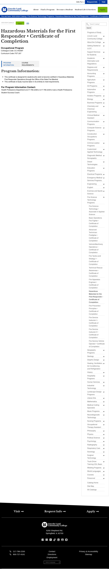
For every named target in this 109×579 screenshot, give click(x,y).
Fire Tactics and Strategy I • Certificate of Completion (95, 260)
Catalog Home (92, 482)
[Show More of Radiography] (104, 444)
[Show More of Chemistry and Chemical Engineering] (104, 106)
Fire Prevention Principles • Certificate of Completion (94, 309)
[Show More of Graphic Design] (104, 360)
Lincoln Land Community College (94, 37)
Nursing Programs (94, 421)
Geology (90, 356)
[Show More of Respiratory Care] (104, 448)
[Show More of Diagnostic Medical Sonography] (104, 155)
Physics (90, 434)
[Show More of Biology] (104, 99)
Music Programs (93, 411)
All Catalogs (92, 489)
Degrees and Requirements (92, 68)
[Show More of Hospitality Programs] (104, 376)
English (90, 187)
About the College (94, 42)
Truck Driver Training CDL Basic (94, 462)
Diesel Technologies (92, 163)
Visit (103, 2)
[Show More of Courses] (104, 474)
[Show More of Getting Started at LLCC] (104, 45)
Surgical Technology (91, 456)
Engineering (92, 184)
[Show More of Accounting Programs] (104, 73)
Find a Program (47, 10)
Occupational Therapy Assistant (94, 425)
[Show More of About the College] (104, 42)
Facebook (43, 540)
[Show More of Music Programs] (104, 411)
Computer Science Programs (94, 129)
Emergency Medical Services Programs (94, 179)
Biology (90, 99)
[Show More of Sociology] (104, 451)
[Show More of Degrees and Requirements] (104, 67)
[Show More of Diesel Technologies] (104, 161)
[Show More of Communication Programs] (104, 121)
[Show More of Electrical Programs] (104, 174)
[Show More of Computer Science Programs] (104, 127)
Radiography (92, 444)
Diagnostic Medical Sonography (94, 156)
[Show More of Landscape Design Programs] (104, 392)
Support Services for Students (93, 53)
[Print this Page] (28, 23)
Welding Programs (94, 467)
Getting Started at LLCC (93, 47)
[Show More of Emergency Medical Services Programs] (104, 177)
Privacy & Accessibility (88, 551)
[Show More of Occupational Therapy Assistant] (104, 424)
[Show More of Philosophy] (104, 431)
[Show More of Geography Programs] (104, 350)
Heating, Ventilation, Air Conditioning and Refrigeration (95, 366)
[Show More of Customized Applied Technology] (104, 149)
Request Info (92, 2)
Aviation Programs (94, 95)
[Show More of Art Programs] (104, 86)
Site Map (90, 486)
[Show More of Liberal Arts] (104, 398)
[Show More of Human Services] (104, 382)
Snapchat (66, 540)
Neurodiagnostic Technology (93, 416)
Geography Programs (91, 351)
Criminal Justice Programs (93, 144)
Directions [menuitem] (52, 554)
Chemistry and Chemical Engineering (92, 109)
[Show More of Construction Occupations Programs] (104, 134)
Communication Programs (93, 122)
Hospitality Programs (91, 377)
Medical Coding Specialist (93, 406)
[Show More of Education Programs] (104, 168)
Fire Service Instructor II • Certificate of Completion (93, 333)
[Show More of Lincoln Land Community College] (104, 36)
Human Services (93, 382)
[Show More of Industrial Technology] (104, 385)
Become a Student (65, 10)
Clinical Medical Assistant (93, 116)
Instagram (47, 540)
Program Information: (8, 64)
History (90, 372)
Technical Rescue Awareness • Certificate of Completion (95, 271)
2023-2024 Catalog (19, 16)
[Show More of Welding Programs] (104, 467)
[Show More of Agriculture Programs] (104, 79)
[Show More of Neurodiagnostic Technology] (104, 415)
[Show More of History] (104, 372)
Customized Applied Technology (94, 150)
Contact (52, 551)
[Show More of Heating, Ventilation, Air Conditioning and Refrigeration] (104, 363)
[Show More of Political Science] (104, 437)
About (36, 10)
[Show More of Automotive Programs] (104, 89)
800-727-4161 (19, 554)
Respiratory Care (93, 448)
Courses (90, 474)
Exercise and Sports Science (95, 192)
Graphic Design (93, 359)
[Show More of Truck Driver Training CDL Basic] (104, 461)
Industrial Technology (91, 386)
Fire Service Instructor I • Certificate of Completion (93, 321)
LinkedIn (58, 540)
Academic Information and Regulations (93, 61)
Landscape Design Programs (94, 393)
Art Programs (92, 86)
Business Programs (94, 102)
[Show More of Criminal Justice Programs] (104, 143)
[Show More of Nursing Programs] (104, 421)
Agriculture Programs (91, 81)
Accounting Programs (91, 74)
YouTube (62, 540)
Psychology (91, 441)
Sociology (91, 451)
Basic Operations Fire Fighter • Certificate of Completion (95, 222)
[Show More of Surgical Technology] (104, 455)
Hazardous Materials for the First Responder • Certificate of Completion (96, 296)
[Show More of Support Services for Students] (104, 52)
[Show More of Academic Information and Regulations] (104, 58)
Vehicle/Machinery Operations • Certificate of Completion (96, 248)
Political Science (93, 437)
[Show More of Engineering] (104, 184)
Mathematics (92, 401)
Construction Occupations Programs (92, 137)
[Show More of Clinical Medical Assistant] (104, 115)
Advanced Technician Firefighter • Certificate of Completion (93, 235)
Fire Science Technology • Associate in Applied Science (96, 210)
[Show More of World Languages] (104, 471)
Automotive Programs (91, 90)
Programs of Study (94, 32)
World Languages (94, 471)
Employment (52, 557)
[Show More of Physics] (104, 434)
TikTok (54, 540)
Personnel (91, 478)
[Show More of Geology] (104, 356)
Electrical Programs (94, 174)
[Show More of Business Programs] (104, 102)
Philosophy (91, 430)
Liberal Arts (91, 398)
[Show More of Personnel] (104, 478)
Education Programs (91, 169)
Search (89, 28)
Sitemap (88, 554)
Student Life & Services (85, 10)
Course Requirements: (28, 64)
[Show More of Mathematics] (104, 401)
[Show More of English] (104, 187)
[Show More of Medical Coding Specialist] (104, 405)
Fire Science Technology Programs (41, 16)
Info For (79, 2)
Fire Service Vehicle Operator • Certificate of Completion (97, 344)
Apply (102, 10)
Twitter (50, 540)
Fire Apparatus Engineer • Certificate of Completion (94, 283)
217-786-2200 (19, 551)
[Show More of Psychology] (104, 441)
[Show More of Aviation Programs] (104, 95)
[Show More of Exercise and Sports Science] (104, 191)
